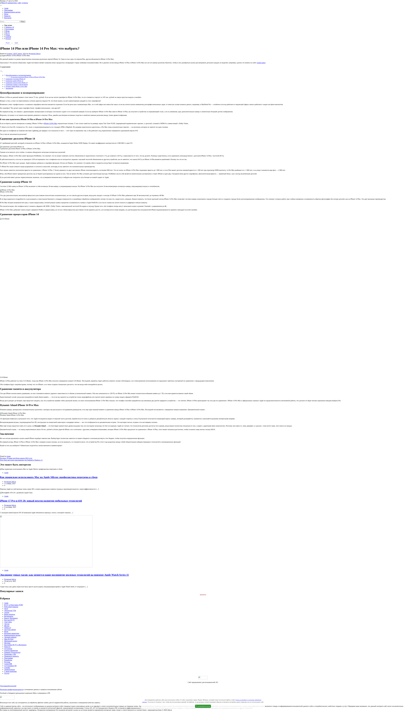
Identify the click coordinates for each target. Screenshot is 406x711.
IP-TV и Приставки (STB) (13, 605)
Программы (8, 10)
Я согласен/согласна (203, 706)
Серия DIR (8, 664)
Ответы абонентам (11, 650)
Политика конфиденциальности (11, 689)
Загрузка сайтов (10, 629)
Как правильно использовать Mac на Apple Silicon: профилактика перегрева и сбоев (48, 477)
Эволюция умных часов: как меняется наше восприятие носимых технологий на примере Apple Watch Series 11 (64, 574)
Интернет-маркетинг (11, 633)
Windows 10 (9, 27)
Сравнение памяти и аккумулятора (17, 84)
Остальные (8, 649)
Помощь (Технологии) (12, 652)
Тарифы (7, 668)
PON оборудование (11, 607)
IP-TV (7, 33)
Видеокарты (8, 616)
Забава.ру (7, 628)
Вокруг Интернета (11, 618)
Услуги (6, 673)
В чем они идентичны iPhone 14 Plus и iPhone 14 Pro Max (28, 77)
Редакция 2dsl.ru (34, 54)
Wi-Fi (6, 609)
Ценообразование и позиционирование (18, 75)
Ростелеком (9, 29)
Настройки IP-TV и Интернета (15, 645)
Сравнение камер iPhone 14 (14, 81)
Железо (6, 626)
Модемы (7, 643)
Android (8, 37)
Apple (6, 8)
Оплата (8, 39)
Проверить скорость (11, 656)
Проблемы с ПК (10, 654)
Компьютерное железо (12, 12)
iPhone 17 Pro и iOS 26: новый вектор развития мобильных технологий (41, 500)
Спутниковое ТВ (10, 666)
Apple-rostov (261, 63)
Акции (6, 612)
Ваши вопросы (9, 614)
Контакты (7, 18)
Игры (6, 14)
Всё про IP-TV (9, 620)
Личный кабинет (10, 637)
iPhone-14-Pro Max (50, 123)
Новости (7, 16)
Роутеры (7, 662)
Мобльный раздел (10, 641)
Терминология (9, 669)
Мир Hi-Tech (8, 639)
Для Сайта (8, 622)
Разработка (8, 660)
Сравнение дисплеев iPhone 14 (15, 79)
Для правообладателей (8, 686)
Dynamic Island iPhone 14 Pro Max (16, 86)
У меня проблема (10, 671)
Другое (6, 624)
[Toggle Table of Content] (1, 71)
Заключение (9, 88)
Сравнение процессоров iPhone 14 (16, 82)
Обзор (7, 35)
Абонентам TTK (10, 610)
